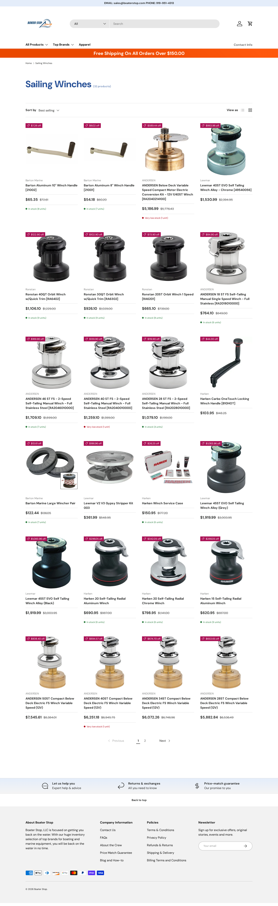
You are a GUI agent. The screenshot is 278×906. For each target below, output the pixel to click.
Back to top (139, 800)
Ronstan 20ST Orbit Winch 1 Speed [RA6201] (167, 296)
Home (29, 63)
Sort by (31, 110)
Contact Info (243, 45)
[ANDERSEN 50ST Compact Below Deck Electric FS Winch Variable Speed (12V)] (52, 662)
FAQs (103, 838)
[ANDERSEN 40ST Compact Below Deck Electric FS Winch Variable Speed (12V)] (110, 662)
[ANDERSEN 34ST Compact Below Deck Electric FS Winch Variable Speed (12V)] (168, 662)
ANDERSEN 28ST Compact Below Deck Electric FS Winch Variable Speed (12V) (224, 703)
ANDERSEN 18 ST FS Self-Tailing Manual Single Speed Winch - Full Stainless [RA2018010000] (224, 298)
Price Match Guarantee (116, 853)
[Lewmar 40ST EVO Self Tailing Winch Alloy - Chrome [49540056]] (226, 149)
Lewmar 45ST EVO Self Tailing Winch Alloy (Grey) (222, 505)
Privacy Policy (156, 838)
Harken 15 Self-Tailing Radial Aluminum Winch (220, 601)
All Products (35, 45)
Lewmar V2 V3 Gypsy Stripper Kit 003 (108, 505)
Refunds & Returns (160, 845)
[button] (250, 23)
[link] (116, 741)
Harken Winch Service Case (162, 503)
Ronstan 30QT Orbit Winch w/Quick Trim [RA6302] (104, 296)
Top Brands (61, 45)
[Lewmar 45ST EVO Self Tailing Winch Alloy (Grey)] (226, 467)
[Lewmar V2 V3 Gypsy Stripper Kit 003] (110, 467)
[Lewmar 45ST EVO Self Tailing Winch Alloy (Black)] (52, 562)
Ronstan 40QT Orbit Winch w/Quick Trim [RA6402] (46, 296)
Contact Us (108, 830)
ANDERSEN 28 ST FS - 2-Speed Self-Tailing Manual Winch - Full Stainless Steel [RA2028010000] (166, 403)
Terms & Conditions (160, 830)
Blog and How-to (111, 860)
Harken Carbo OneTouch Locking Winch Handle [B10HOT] (224, 401)
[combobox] (145, 23)
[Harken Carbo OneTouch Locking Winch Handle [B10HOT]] (226, 363)
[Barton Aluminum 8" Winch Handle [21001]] (110, 149)
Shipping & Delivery (160, 853)
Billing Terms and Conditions (166, 860)
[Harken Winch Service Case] (168, 467)
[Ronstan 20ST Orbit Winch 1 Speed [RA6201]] (168, 258)
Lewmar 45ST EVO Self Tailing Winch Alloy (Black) (47, 601)
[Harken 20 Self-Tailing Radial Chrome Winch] (168, 562)
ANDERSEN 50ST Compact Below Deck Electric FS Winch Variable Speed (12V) (50, 703)
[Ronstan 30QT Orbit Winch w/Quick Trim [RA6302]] (110, 258)
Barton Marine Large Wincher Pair (50, 503)
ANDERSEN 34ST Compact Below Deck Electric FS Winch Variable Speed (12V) (166, 703)
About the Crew (111, 845)
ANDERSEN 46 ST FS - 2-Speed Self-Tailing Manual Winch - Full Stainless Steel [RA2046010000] (50, 403)
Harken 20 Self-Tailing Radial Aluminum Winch (105, 601)
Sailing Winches (43, 63)
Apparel (84, 45)
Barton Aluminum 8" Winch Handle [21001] (109, 187)
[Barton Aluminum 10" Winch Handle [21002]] (52, 149)
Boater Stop (40, 889)
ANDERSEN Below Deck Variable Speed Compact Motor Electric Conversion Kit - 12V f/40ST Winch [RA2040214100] (167, 192)
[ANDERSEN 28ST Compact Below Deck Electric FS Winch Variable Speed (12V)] (226, 662)
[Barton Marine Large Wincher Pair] (52, 467)
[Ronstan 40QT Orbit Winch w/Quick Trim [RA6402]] (52, 258)
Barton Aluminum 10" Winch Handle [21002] (52, 187)
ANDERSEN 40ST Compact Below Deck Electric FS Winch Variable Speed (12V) (108, 703)
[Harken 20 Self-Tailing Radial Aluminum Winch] (110, 562)
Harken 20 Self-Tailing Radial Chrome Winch (163, 601)
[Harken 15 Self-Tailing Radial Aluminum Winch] (226, 562)
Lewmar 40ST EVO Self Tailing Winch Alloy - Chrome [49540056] (226, 187)
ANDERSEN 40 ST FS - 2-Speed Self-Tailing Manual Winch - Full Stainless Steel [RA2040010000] (108, 403)
